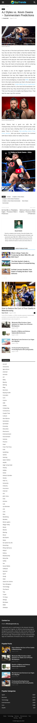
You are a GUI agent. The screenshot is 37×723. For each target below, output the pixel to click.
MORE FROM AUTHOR (22, 248)
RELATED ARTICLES (8, 248)
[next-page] (5, 278)
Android (5, 372)
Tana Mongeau (7, 584)
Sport (7, 6)
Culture (5, 416)
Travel (4, 594)
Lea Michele (6, 506)
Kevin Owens (25, 200)
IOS (4, 493)
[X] (7, 22)
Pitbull (4, 550)
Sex (4, 563)
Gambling (5, 452)
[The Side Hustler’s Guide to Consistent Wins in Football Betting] (6, 263)
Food (4, 444)
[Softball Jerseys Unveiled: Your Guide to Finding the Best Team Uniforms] (6, 272)
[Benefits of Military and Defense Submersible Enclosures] (6, 333)
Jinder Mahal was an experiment (25, 84)
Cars (4, 398)
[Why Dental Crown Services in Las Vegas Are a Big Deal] (6, 342)
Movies (5, 530)
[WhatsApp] (15, 22)
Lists (4, 511)
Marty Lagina (6, 522)
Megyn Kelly (6, 524)
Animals (5, 374)
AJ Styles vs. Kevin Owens (18, 196)
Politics (5, 553)
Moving (5, 532)
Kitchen (5, 501)
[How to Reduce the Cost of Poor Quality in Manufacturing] (18, 294)
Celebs (5, 405)
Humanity (5, 483)
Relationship (6, 555)
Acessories (6, 366)
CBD (4, 403)
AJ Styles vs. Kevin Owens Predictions (10, 198)
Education (6, 429)
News (4, 540)
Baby (4, 379)
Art (3, 377)
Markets (5, 519)
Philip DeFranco (7, 548)
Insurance (6, 488)
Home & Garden (7, 475)
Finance (5, 442)
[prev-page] (3, 278)
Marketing (6, 517)
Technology (6, 587)
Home (3, 6)
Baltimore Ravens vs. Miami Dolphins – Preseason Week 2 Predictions (27, 211)
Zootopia (5, 607)
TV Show (5, 597)
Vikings (5, 599)
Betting (5, 385)
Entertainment (7, 434)
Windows (5, 602)
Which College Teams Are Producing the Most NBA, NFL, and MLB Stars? (22, 255)
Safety (4, 561)
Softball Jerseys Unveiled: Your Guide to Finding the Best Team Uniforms (21, 271)
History (5, 467)
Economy (5, 426)
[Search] (34, 2)
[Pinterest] (11, 22)
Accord (5, 364)
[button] (3, 2)
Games (5, 455)
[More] (19, 22)
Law (4, 504)
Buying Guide (6, 392)
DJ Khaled (5, 423)
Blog (4, 387)
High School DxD (7, 465)
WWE (26, 80)
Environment (6, 436)
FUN (4, 449)
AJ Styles (9, 196)
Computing (6, 408)
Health (5, 462)
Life (4, 509)
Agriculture (6, 369)
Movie (4, 527)
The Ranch (6, 589)
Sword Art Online (8, 581)
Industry (5, 486)
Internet (5, 491)
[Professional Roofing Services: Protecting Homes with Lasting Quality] (6, 350)
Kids (4, 499)
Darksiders (6, 421)
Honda (5, 478)
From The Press (7, 447)
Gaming (5, 457)
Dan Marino (6, 418)
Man (4, 514)
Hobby (4, 470)
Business (5, 390)
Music (4, 535)
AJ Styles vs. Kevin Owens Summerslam (11, 200)
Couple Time (6, 413)
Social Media (6, 566)
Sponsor (5, 571)
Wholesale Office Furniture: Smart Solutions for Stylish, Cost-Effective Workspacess (22, 324)
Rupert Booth (5, 312)
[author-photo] (18, 228)
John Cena (6, 496)
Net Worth (6, 537)
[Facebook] (3, 22)
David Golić (6, 18)
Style (4, 579)
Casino (5, 400)
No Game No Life (7, 543)
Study (4, 576)
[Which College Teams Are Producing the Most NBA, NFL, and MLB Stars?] (6, 255)
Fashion (5, 439)
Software (5, 568)
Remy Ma (5, 558)
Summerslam (5, 203)
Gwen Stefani (6, 460)
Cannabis (5, 395)
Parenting (5, 545)
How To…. (5, 480)
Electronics (6, 431)
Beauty (5, 382)
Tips (4, 592)
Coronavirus (6, 411)
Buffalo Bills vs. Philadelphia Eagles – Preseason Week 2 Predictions (10, 211)
